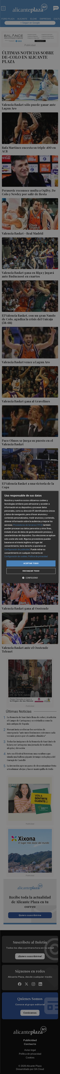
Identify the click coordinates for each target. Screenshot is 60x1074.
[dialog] (29, 537)
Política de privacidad (38, 556)
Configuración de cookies (15, 556)
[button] (30, 577)
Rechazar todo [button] (31, 571)
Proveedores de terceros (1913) (28, 525)
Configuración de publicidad (17, 549)
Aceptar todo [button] (31, 563)
